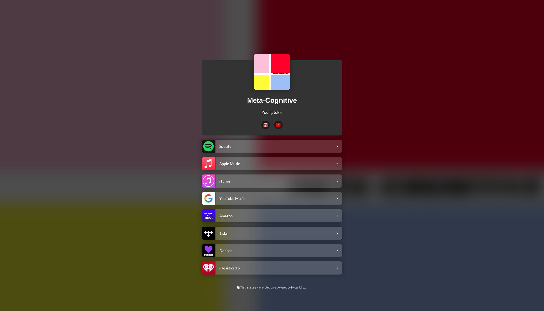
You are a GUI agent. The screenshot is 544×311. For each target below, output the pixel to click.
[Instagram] (265, 125)
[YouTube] (278, 125)
